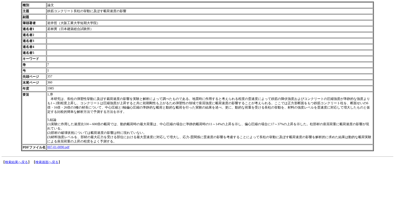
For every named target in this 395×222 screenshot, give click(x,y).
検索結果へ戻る (16, 162)
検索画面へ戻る (46, 162)
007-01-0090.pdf (58, 147)
